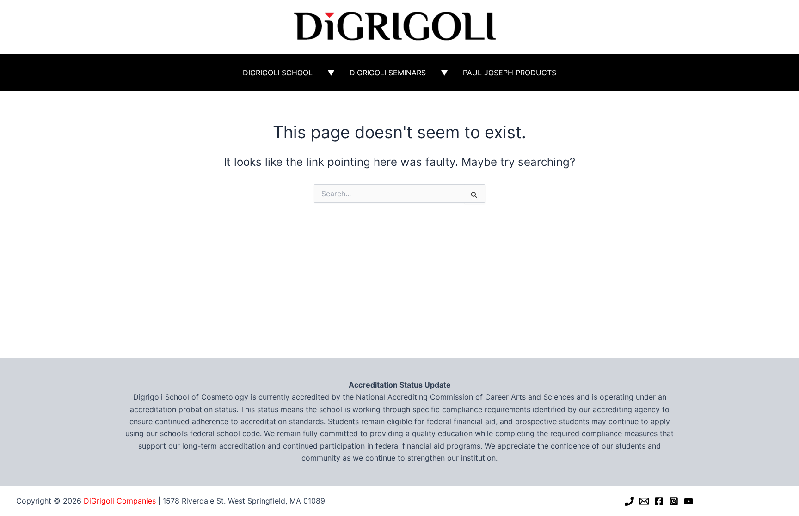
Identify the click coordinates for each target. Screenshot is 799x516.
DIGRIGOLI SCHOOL (278, 72)
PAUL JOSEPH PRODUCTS (509, 72)
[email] (644, 501)
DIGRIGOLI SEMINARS (388, 72)
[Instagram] (673, 501)
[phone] (629, 501)
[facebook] (659, 501)
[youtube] (688, 501)
